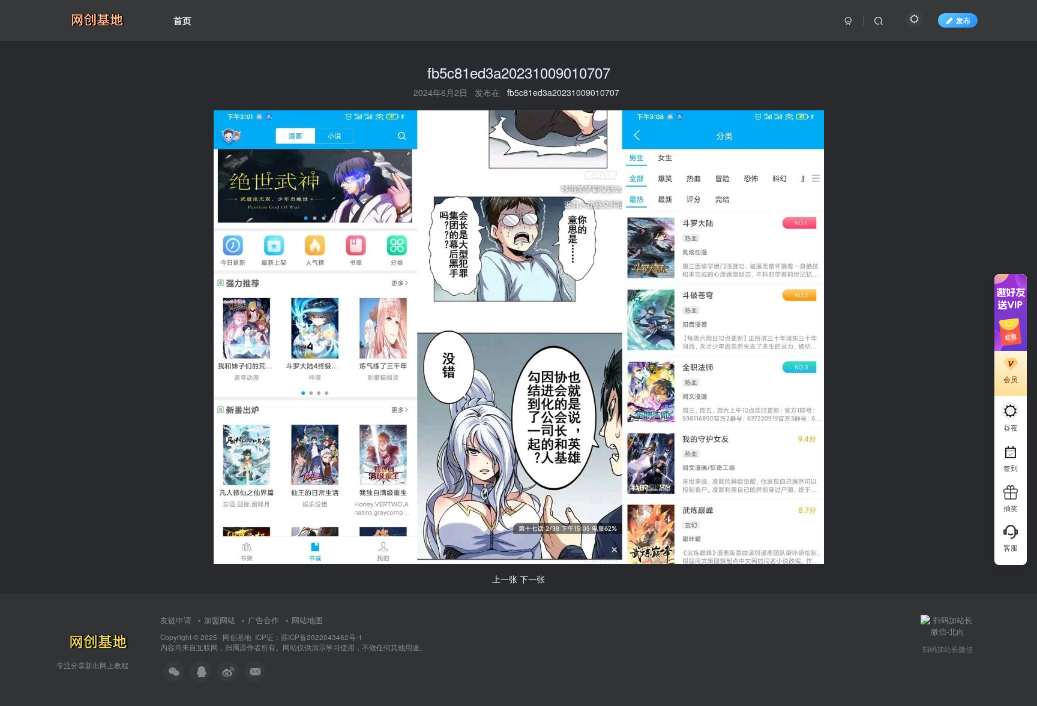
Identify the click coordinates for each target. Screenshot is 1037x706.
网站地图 (307, 620)
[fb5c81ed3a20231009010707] (519, 336)
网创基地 (237, 637)
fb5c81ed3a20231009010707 (563, 92)
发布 (963, 20)
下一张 (532, 579)
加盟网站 (219, 620)
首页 (182, 20)
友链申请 (175, 620)
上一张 (504, 579)
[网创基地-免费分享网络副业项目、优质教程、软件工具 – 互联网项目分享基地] (96, 641)
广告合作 (263, 620)
